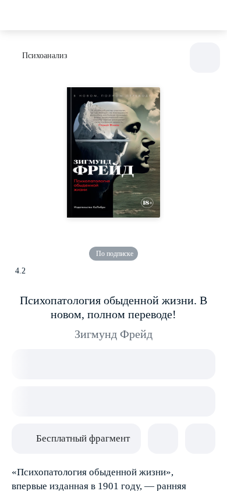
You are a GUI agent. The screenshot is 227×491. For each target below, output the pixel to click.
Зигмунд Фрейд (113, 334)
